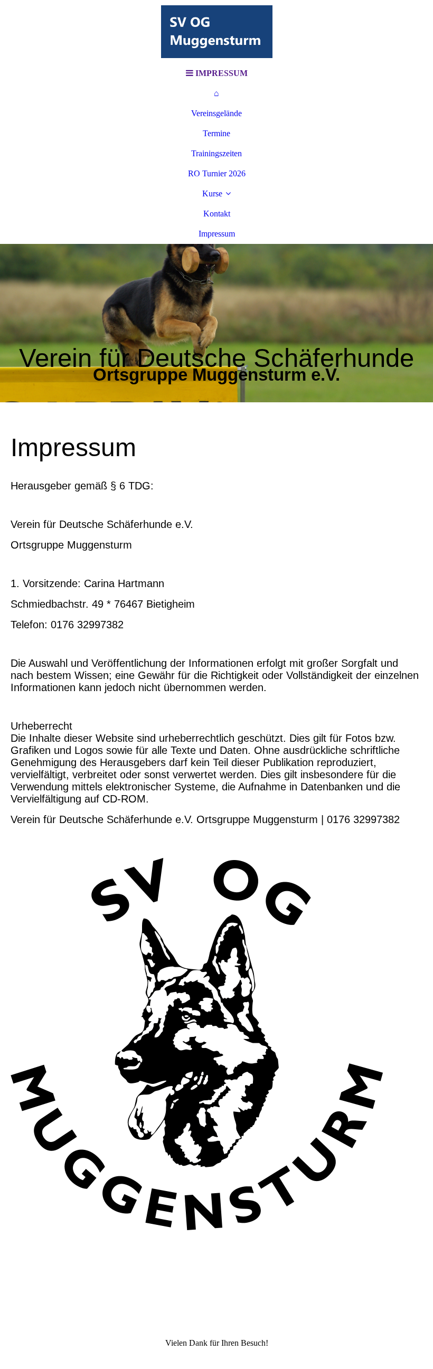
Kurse (212, 193)
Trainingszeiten (216, 153)
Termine (216, 133)
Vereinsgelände (216, 113)
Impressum (217, 233)
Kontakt (216, 213)
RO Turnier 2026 (217, 173)
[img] (216, 31)
